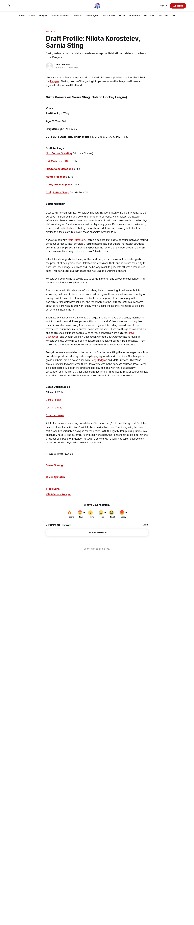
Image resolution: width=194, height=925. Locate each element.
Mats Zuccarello (76, 240)
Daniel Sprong (54, 465)
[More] (173, 15)
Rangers (54, 81)
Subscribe (178, 5)
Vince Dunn (53, 488)
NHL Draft (51, 31)
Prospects (134, 15)
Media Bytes (91, 15)
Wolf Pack (149, 15)
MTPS (122, 15)
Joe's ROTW (108, 15)
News (32, 15)
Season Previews (60, 15)
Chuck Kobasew (55, 415)
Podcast (77, 15)
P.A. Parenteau (54, 407)
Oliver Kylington (55, 477)
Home (22, 15)
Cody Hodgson (98, 360)
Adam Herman (62, 64)
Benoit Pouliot (53, 399)
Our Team (163, 15)
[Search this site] (9, 5)
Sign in (163, 5)
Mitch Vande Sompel (58, 494)
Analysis (43, 15)
